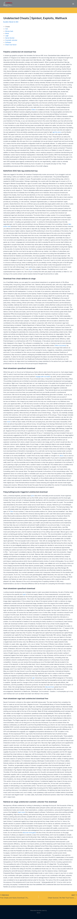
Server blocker (9, 38)
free (11, 511)
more (8, 422)
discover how (49, 687)
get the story (57, 132)
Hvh (6, 29)
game (34, 832)
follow (34, 110)
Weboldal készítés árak (37, 910)
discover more (27, 832)
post (32, 495)
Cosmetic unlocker (11, 40)
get (33, 678)
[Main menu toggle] (73, 4)
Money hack (9, 31)
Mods (7, 33)
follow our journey (60, 345)
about (61, 455)
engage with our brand (43, 376)
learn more (21, 812)
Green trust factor (11, 45)
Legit (6, 36)
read (24, 594)
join (30, 269)
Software (8, 42)
